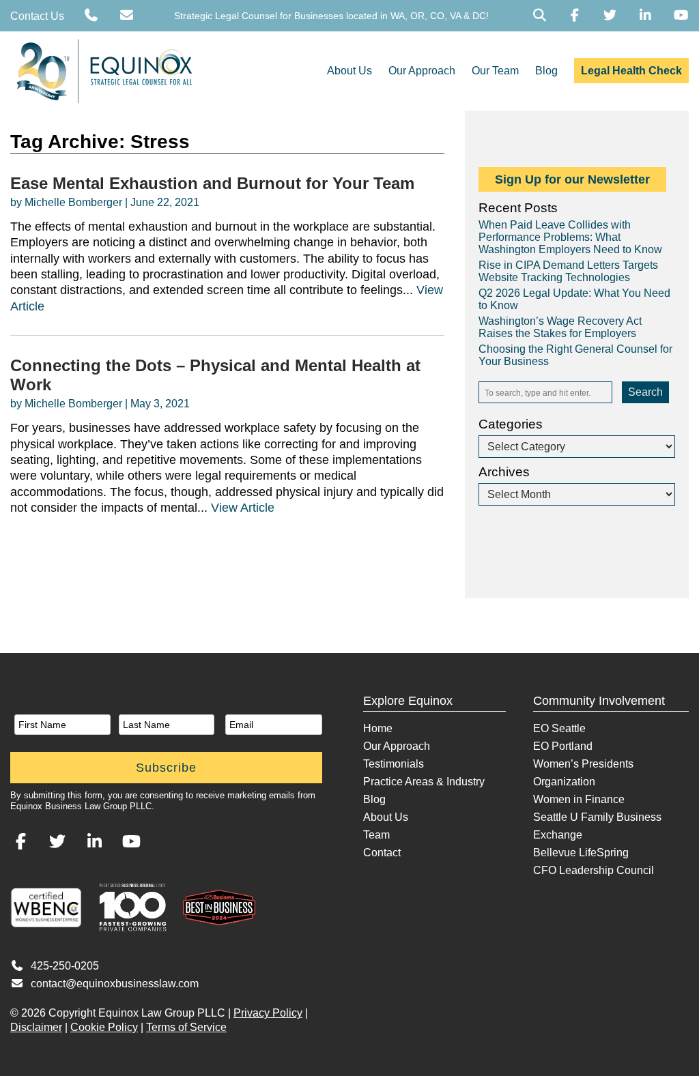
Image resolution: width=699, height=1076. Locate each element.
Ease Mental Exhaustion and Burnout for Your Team (212, 183)
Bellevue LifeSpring (581, 852)
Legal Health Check (631, 70)
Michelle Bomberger (73, 202)
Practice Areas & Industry (424, 781)
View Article (242, 507)
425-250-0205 (65, 966)
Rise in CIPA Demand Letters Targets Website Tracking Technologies (568, 271)
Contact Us (37, 16)
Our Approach (421, 70)
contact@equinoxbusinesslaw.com (115, 983)
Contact (382, 852)
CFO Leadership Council (593, 870)
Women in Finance (579, 799)
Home (378, 728)
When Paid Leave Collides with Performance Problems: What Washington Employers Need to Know (570, 237)
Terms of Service (186, 1027)
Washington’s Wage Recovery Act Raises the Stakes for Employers (560, 327)
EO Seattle (559, 728)
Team (376, 835)
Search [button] (645, 392)
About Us (349, 70)
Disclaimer (36, 1027)
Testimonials (393, 764)
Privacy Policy (267, 1013)
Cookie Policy (104, 1027)
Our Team (495, 70)
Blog (546, 70)
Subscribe (166, 767)
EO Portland (563, 746)
